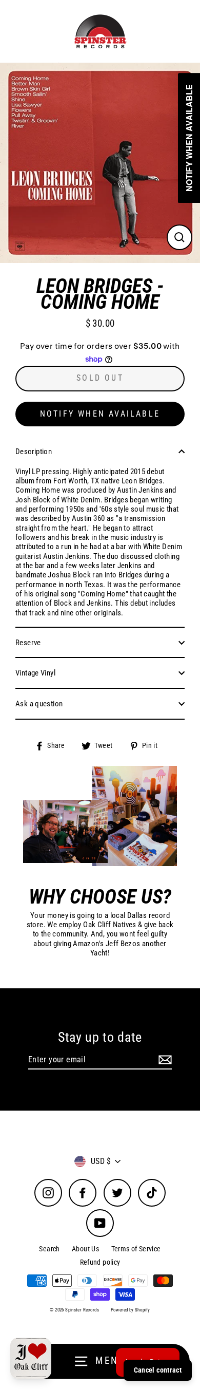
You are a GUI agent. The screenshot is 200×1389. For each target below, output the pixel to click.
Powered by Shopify (130, 1309)
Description (33, 451)
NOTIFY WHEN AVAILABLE (100, 414)
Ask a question (39, 703)
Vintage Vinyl (35, 673)
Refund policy (100, 1262)
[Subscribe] (163, 1059)
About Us (85, 1249)
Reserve (28, 642)
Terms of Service (136, 1249)
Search (49, 1249)
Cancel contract (158, 1370)
